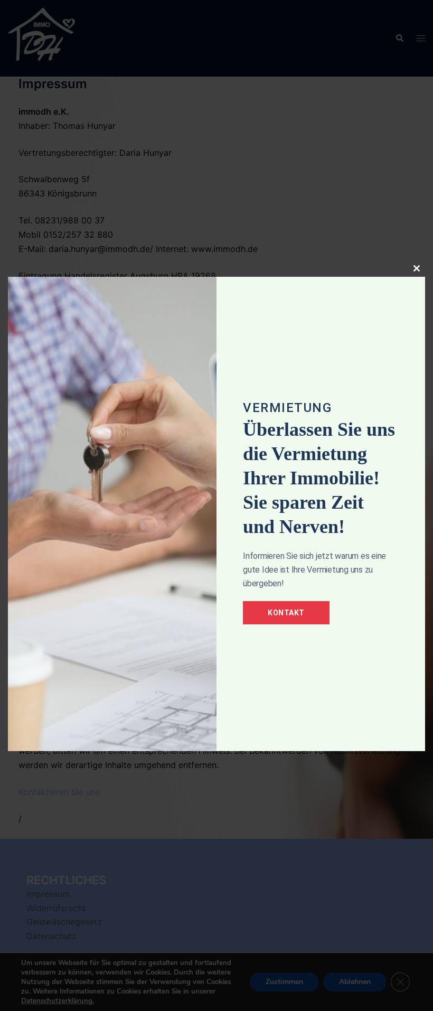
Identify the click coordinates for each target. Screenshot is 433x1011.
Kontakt (286, 613)
